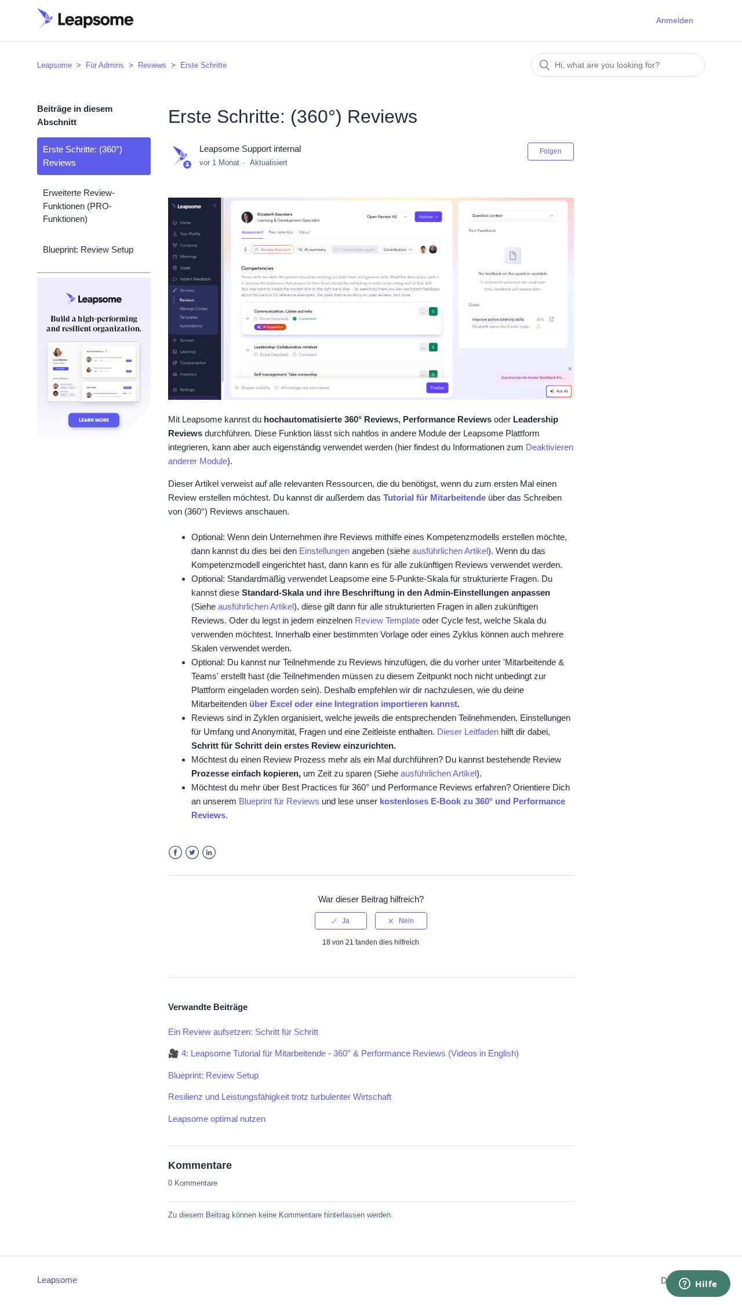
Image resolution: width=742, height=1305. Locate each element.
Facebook (175, 852)
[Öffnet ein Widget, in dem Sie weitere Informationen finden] (698, 1284)
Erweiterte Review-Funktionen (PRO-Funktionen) (79, 206)
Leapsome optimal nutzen (216, 1119)
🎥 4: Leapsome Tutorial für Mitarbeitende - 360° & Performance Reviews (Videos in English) (343, 1053)
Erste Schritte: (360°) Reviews (82, 155)
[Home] (85, 26)
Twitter (192, 852)
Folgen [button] (551, 151)
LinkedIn (209, 852)
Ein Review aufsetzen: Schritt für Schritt (243, 1032)
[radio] (341, 920)
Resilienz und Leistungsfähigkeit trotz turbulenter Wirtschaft (279, 1097)
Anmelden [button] (674, 20)
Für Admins (105, 65)
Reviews (152, 65)
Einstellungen (324, 551)
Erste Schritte (203, 65)
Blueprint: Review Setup (88, 249)
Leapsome (54, 65)
